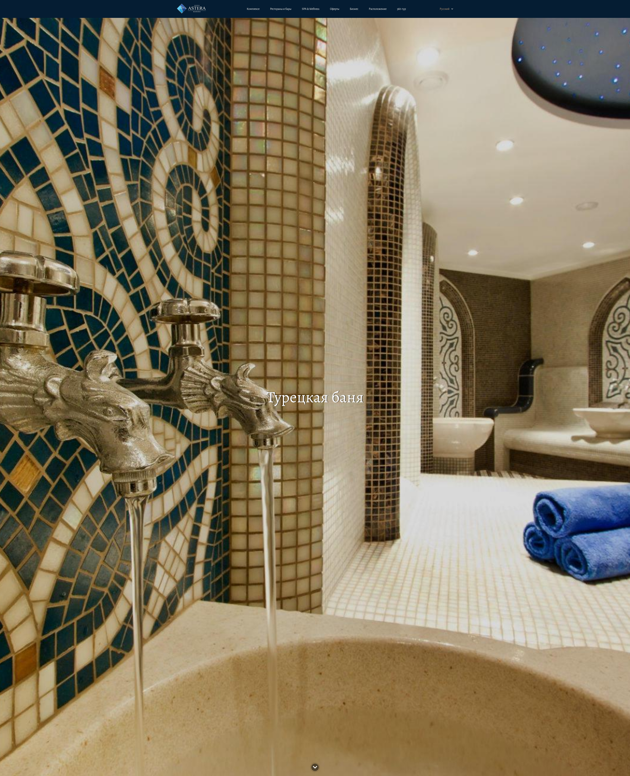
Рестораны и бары (280, 9)
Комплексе (253, 9)
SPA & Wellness (310, 9)
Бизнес (354, 9)
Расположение (378, 9)
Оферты (334, 9)
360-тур (401, 9)
